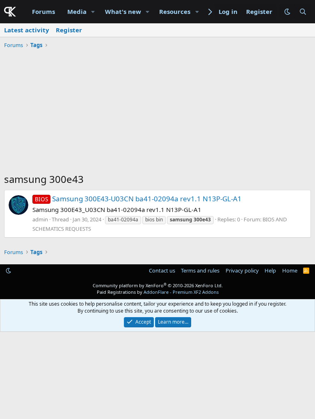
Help (270, 270)
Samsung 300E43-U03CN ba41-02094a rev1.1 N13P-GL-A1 (138, 198)
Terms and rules (200, 270)
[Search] (302, 11)
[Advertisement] (157, 113)
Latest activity (26, 30)
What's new (123, 11)
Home (289, 270)
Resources (174, 11)
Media (77, 11)
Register (69, 30)
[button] (93, 11)
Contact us (162, 270)
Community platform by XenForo (158, 285)
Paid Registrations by (158, 292)
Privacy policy (242, 270)
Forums (43, 11)
